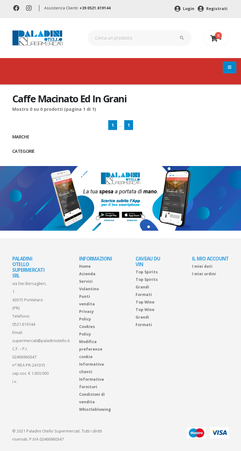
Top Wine (145, 302)
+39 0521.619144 (94, 8)
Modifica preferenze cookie (90, 349)
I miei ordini (204, 274)
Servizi (86, 281)
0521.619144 (23, 324)
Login (188, 8)
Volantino (89, 289)
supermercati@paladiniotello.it (41, 340)
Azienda (87, 274)
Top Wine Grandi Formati (145, 317)
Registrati (216, 8)
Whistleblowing (95, 409)
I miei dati (202, 266)
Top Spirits (147, 272)
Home (85, 266)
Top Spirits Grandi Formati (147, 287)
